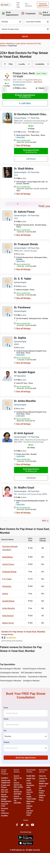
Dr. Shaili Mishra (23, 168)
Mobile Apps (43, 784)
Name (6, 708)
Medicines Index (30, 802)
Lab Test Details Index (29, 813)
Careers (42, 781)
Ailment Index (29, 807)
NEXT (44, 521)
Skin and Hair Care (4, 791)
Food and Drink (4, 805)
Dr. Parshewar (22, 307)
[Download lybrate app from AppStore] (25, 845)
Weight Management (6, 800)
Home (2, 43)
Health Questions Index (30, 785)
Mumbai (10, 43)
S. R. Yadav (7, 579)
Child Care (5, 813)
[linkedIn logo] (27, 826)
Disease (6, 742)
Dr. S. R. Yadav (22, 278)
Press (41, 800)
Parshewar (6, 586)
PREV (6, 521)
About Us (42, 776)
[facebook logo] (17, 826)
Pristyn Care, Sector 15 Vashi (24, 75)
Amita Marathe (8, 608)
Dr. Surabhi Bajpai (24, 372)
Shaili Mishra (7, 557)
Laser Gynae (20, 43)
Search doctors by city (18, 778)
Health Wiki (30, 776)
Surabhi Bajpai (8, 601)
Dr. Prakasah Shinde (26, 244)
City (5, 730)
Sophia (5, 594)
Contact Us (43, 778)
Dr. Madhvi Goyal (24, 487)
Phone (6, 719)
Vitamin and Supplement (5, 781)
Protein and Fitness (5, 786)
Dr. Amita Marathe (25, 401)
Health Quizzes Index (29, 792)
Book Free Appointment (43, 5)
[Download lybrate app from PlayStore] (25, 839)
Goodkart (4, 778)
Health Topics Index (31, 798)
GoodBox (4, 816)
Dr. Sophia (20, 337)
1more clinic (20, 137)
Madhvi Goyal (8, 623)
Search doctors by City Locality (18, 785)
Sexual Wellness (4, 795)
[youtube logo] (32, 826)
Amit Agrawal (7, 616)
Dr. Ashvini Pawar (24, 211)
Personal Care (4, 809)
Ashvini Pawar (8, 564)
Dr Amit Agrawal (23, 433)
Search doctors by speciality (18, 792)
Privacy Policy (42, 792)
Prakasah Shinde (9, 572)
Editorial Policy (42, 796)
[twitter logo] (22, 826)
